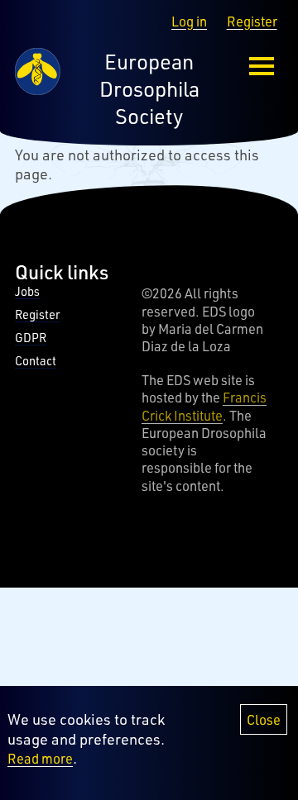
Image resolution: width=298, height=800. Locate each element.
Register (252, 21)
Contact (35, 361)
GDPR (30, 337)
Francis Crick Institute (204, 405)
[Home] (37, 89)
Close (264, 719)
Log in (189, 21)
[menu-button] (262, 66)
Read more (40, 758)
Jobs (27, 291)
